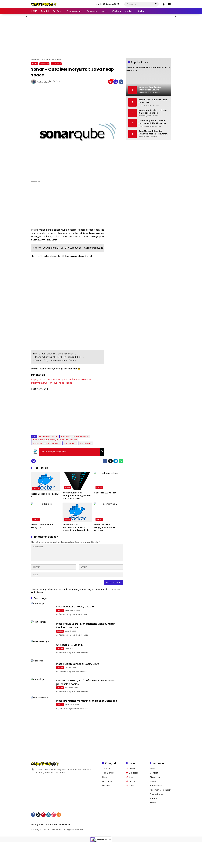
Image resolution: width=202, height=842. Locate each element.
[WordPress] (48, 814)
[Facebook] (105, 461)
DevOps (35, 64)
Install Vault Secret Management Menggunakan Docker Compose (77, 496)
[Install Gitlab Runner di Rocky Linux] (45, 512)
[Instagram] (53, 814)
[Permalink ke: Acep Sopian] (34, 81)
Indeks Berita (156, 785)
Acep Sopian (42, 81)
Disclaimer (155, 777)
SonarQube (44, 64)
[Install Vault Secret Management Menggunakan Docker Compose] (77, 481)
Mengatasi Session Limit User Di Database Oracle (153, 111)
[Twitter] (110, 461)
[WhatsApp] (121, 461)
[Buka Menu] (169, 4)
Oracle (132, 768)
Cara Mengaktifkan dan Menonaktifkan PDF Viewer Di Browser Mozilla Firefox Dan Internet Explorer (153, 132)
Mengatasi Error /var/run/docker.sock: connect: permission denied (76, 527)
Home (153, 781)
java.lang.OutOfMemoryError (75, 436)
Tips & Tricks (56, 64)
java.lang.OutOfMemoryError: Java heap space (56, 439)
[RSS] (58, 814)
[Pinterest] (43, 814)
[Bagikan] (121, 81)
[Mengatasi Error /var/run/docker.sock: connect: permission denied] (77, 512)
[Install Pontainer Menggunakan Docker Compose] (108, 512)
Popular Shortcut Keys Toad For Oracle (153, 101)
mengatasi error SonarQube (47, 443)
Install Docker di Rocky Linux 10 (45, 495)
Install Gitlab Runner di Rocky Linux (42, 526)
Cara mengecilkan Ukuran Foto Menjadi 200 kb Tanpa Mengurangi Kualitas (152, 122)
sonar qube (71, 443)
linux (131, 777)
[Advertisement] (17, 55)
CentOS (133, 785)
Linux (104, 777)
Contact (154, 772)
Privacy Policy (156, 794)
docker (132, 781)
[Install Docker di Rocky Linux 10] (45, 481)
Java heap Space (49, 436)
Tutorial (106, 768)
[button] (156, 4)
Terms (153, 802)
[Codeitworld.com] (44, 4)
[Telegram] (115, 461)
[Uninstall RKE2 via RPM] (108, 481)
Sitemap (154, 798)
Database (107, 781)
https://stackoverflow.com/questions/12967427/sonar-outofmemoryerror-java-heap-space (61, 381)
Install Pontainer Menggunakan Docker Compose (105, 527)
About (153, 768)
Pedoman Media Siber (160, 790)
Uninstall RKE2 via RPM (105, 493)
